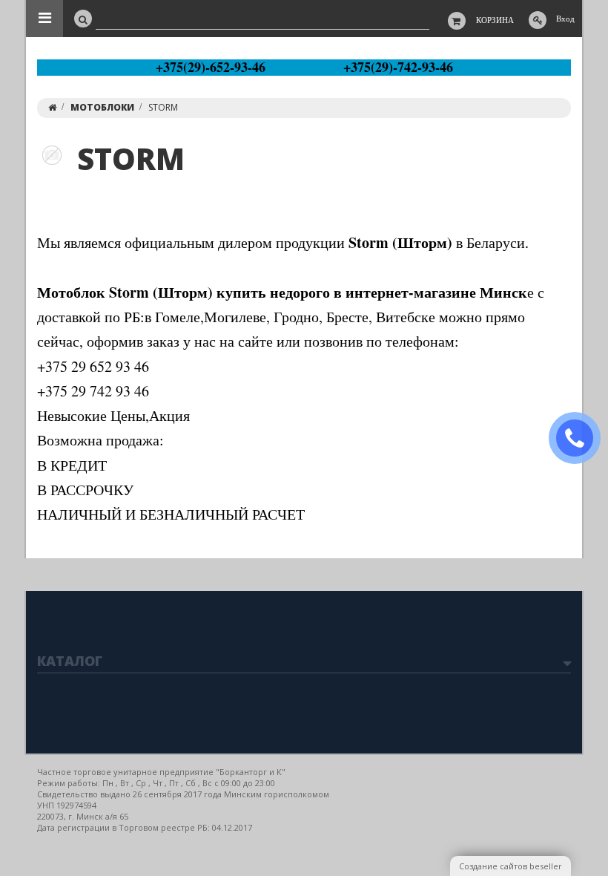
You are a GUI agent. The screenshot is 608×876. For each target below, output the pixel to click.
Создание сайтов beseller (510, 866)
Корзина (495, 19)
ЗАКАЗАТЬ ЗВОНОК (581, 438)
